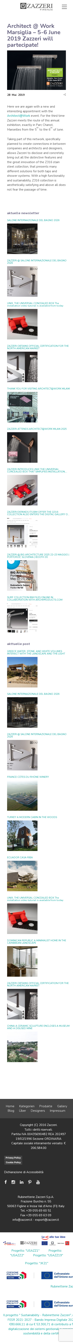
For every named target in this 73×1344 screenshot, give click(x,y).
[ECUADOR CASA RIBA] (22, 876)
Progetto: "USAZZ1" (25, 1251)
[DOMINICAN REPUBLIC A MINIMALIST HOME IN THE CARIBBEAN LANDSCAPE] (22, 961)
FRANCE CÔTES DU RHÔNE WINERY (28, 777)
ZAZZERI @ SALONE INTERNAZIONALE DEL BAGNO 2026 (37, 261)
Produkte (45, 1106)
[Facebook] (6, 1182)
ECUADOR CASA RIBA (20, 857)
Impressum (57, 1110)
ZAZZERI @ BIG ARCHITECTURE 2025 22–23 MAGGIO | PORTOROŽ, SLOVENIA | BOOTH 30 (38, 555)
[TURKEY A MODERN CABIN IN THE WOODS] (22, 835)
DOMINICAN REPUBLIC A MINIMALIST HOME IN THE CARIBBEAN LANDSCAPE (36, 941)
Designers (38, 1110)
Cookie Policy (13, 1162)
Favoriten (28, 30)
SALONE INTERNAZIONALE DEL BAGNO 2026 (33, 220)
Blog (11, 1110)
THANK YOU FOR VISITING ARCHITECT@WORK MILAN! (38, 388)
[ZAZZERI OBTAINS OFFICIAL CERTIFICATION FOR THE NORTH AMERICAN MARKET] (22, 367)
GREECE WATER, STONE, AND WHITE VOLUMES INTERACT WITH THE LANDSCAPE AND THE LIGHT (36, 652)
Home (10, 1106)
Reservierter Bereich (47, 25)
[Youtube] (38, 1182)
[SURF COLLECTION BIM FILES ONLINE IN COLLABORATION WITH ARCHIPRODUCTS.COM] (22, 618)
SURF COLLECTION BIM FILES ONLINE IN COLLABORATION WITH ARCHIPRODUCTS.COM (34, 598)
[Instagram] (13, 1182)
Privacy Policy (13, 1157)
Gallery (62, 1106)
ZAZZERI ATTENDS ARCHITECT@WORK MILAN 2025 (37, 429)
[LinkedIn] (21, 1182)
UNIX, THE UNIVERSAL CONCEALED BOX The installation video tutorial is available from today (35, 304)
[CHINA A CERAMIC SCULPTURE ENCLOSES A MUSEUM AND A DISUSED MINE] (22, 1047)
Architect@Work (18, 116)
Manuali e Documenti (46, 20)
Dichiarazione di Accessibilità (23, 1172)
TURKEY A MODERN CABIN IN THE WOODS (32, 817)
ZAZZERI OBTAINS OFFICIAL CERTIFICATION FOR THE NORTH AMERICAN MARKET (38, 347)
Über (22, 1110)
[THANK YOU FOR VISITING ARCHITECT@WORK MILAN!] (22, 407)
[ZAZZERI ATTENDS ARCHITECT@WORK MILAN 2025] (22, 447)
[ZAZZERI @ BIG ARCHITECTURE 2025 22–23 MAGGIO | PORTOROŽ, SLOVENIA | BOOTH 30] (22, 575)
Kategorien (26, 1106)
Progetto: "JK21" (36, 1263)
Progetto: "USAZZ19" (48, 1255)
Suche (55, 30)
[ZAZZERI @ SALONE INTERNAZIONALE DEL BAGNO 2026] (22, 281)
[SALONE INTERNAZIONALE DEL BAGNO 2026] (22, 239)
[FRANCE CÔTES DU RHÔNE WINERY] (22, 795)
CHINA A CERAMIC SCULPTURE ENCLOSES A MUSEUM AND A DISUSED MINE (38, 1027)
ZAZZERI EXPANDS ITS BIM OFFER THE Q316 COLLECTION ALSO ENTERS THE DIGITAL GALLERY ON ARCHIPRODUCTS (38, 513)
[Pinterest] (29, 1182)
